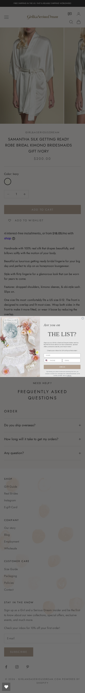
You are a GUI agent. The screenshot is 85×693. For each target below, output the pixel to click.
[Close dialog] (82, 318)
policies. (69, 375)
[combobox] (46, 360)
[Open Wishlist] (6, 687)
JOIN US (62, 367)
